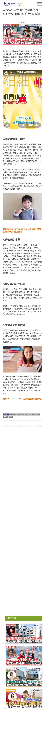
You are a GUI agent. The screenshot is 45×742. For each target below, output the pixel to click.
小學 (16, 410)
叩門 (12, 410)
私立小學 (29, 410)
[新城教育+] (12, 4)
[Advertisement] (22, 516)
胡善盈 (5, 412)
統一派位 (36, 410)
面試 (10, 412)
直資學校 (22, 410)
